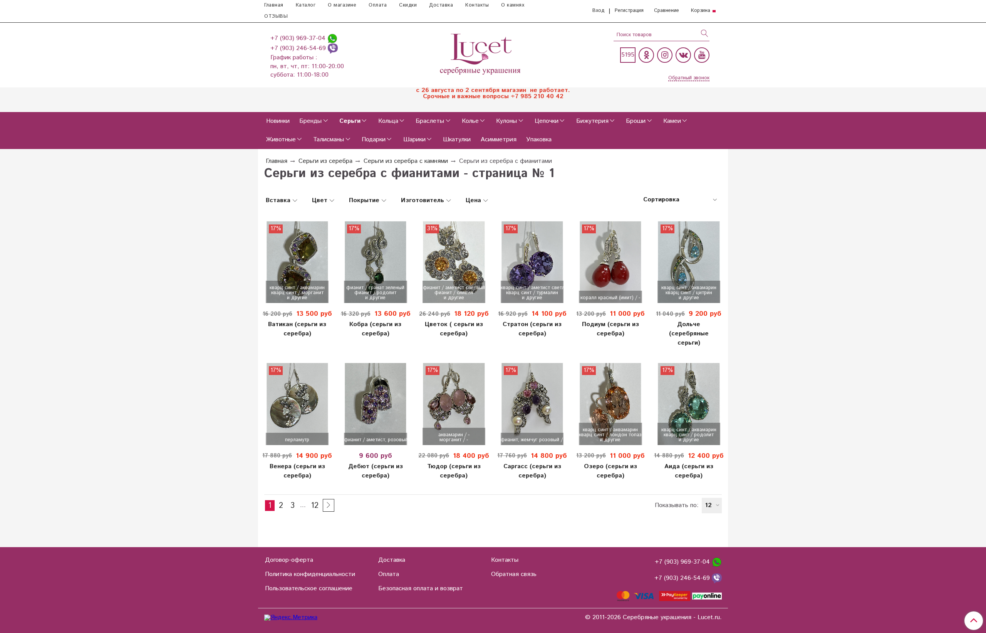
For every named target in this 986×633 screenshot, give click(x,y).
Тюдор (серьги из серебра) (454, 471)
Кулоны (506, 121)
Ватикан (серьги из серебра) (297, 329)
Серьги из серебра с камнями (406, 161)
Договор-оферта (289, 560)
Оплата (378, 5)
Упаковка (539, 139)
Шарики (414, 139)
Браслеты (430, 121)
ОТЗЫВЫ (276, 16)
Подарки (374, 139)
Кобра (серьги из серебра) (375, 329)
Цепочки (546, 121)
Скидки (408, 5)
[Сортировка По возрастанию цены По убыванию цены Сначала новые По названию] (679, 200)
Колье (470, 121)
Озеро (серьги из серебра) (610, 471)
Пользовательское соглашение (308, 588)
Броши (636, 121)
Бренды (310, 121)
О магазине (342, 5)
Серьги (350, 121)
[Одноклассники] (646, 55)
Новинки (278, 121)
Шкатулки (457, 139)
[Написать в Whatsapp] (332, 38)
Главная (273, 5)
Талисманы (328, 139)
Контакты (477, 5)
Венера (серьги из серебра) (297, 471)
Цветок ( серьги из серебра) (454, 329)
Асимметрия (498, 139)
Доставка (441, 5)
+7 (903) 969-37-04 (298, 38)
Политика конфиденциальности (310, 574)
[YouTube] (701, 55)
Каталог (306, 5)
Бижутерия (592, 121)
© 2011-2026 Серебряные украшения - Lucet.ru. (653, 618)
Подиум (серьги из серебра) (610, 329)
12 (315, 505)
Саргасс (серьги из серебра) (532, 471)
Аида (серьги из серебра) (688, 471)
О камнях (512, 5)
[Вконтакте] (683, 55)
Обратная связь (514, 574)
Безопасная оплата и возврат (420, 588)
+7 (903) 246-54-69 (299, 48)
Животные (281, 139)
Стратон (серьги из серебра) (532, 329)
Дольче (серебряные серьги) (689, 333)
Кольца (388, 121)
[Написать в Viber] (333, 48)
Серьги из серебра (325, 161)
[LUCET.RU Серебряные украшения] (481, 53)
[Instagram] (664, 55)
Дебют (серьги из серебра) (375, 471)
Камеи (672, 121)
